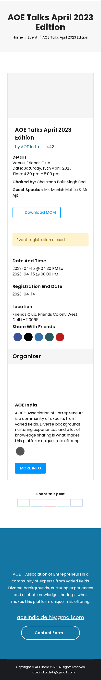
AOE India (30, 147)
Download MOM (40, 212)
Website (20, 451)
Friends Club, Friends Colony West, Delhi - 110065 (45, 317)
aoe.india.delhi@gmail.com (50, 617)
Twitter (28, 337)
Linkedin (39, 337)
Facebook (17, 337)
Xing (49, 337)
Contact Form (49, 633)
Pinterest (60, 337)
